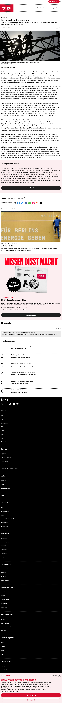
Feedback (3, 666)
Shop (2, 650)
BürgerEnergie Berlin (27, 76)
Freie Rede (4, 553)
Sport (2, 430)
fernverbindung (5, 542)
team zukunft (4, 569)
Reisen (3, 643)
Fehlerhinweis (19, 198)
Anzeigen (3, 654)
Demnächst (4, 592)
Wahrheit (3, 442)
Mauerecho (4, 549)
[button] (60, 1)
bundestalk (4, 538)
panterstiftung (4, 522)
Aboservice (4, 670)
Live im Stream (5, 599)
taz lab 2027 (4, 607)
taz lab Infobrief (5, 580)
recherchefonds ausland (7, 519)
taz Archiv (3, 630)
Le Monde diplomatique (7, 627)
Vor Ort (3, 596)
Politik (2, 415)
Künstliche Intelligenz (6, 457)
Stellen (3, 492)
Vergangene (4, 603)
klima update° (4, 546)
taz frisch (3, 572)
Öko (2, 419)
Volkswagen (4, 465)
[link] (17, 8)
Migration (3, 453)
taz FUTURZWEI (5, 623)
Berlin (9, 13)
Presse (3, 495)
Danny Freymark (49, 78)
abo (2, 507)
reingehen (3, 557)
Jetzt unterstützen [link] (31, 188)
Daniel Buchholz (22, 134)
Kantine (3, 646)
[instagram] (17, 404)
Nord (2, 438)
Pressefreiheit (4, 461)
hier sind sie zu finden (51, 334)
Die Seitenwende (5, 488)
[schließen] (59, 675)
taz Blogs (3, 619)
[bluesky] (14, 404)
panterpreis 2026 (5, 526)
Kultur (2, 427)
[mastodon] (10, 404)
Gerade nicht (54, 675)
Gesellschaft (4, 423)
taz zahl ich (4, 515)
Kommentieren (11, 198)
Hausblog (3, 484)
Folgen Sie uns (4, 404)
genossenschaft (5, 511)
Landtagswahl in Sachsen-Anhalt (9, 469)
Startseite (3, 13)
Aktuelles (3, 480)
